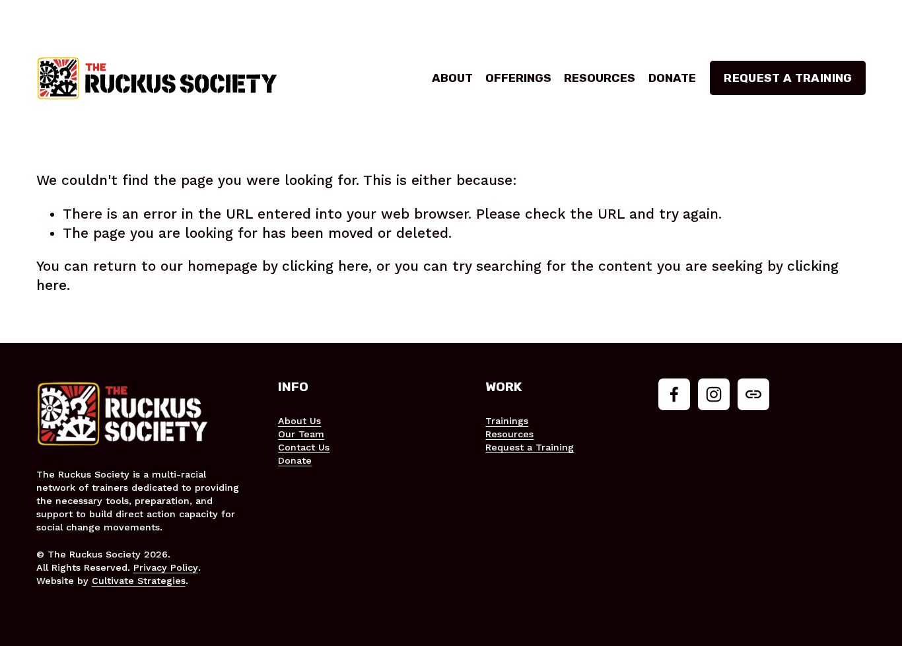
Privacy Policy (165, 567)
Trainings (506, 420)
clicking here (325, 266)
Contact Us (304, 447)
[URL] (753, 394)
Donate (672, 78)
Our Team (301, 434)
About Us (299, 420)
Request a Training (788, 78)
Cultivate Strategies (139, 580)
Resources (599, 78)
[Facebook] (674, 394)
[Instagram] (714, 394)
